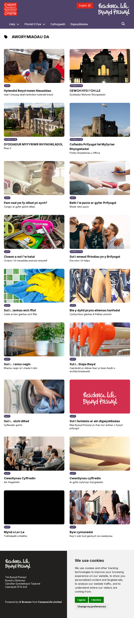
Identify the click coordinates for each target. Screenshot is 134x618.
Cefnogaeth (57, 24)
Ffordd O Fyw (33, 24)
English (83, 5)
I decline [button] (96, 599)
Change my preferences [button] (91, 606)
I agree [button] (81, 599)
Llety (12, 24)
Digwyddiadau (79, 24)
